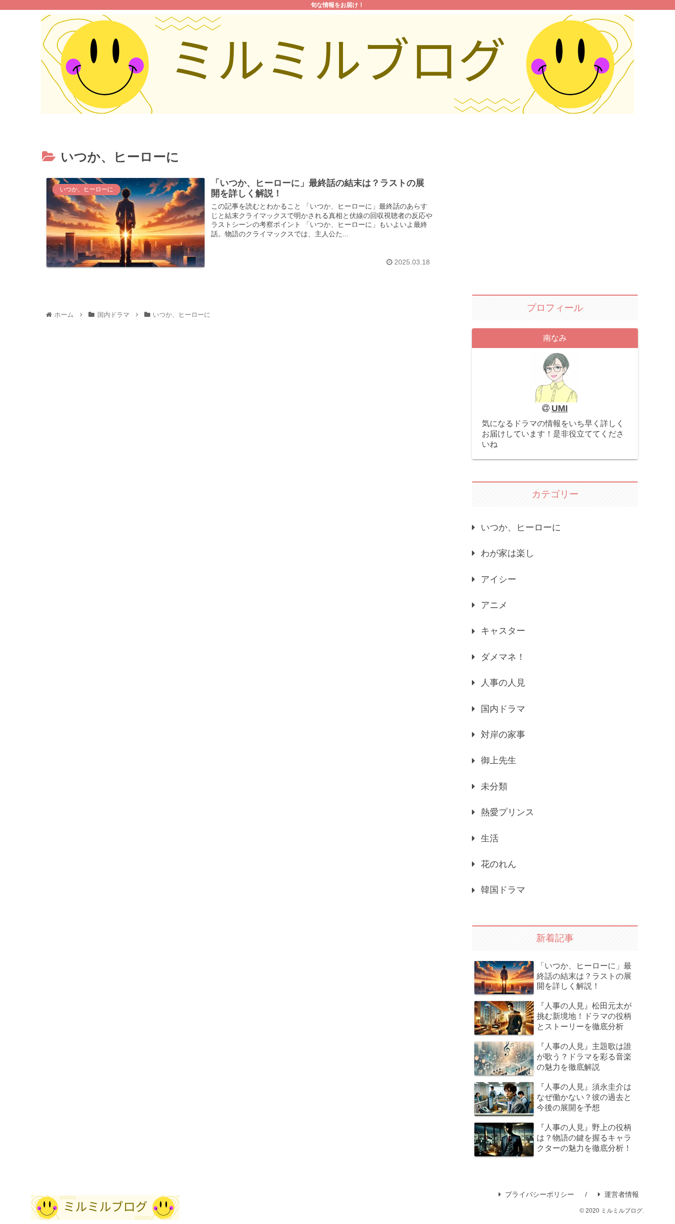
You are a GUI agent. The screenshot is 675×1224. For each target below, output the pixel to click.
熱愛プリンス (507, 812)
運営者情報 (621, 1194)
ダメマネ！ (503, 657)
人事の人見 (503, 683)
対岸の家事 (503, 735)
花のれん (498, 864)
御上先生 (498, 760)
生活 (490, 838)
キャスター (503, 631)
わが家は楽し (507, 553)
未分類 (494, 786)
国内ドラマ (503, 709)
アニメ (494, 605)
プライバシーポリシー (539, 1194)
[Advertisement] (555, 209)
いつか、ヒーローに (521, 527)
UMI (559, 408)
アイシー (498, 579)
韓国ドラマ (503, 890)
